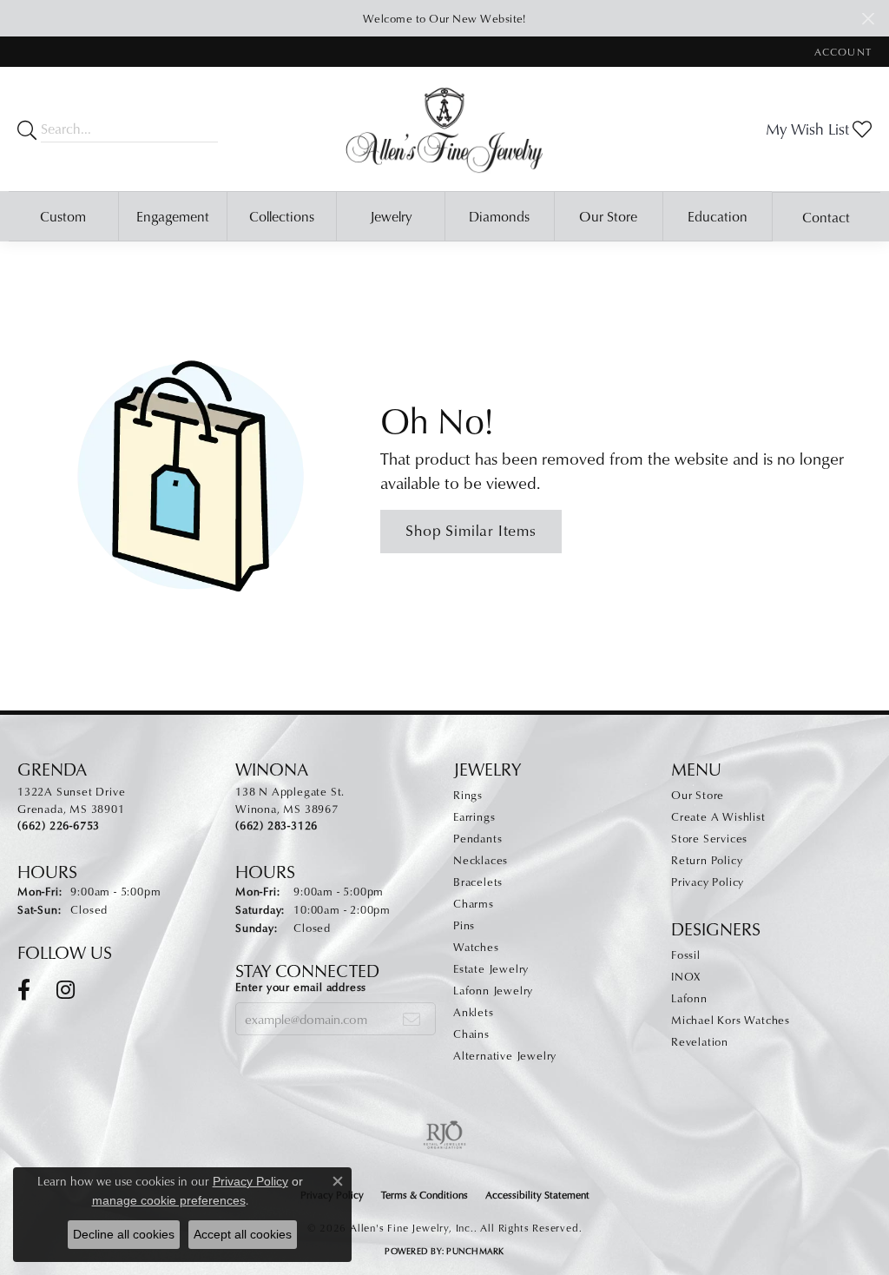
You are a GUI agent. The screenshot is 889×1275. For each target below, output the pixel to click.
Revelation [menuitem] (699, 1041)
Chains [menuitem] (471, 1033)
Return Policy (706, 860)
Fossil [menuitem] (686, 954)
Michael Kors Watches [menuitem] (730, 1019)
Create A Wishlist (718, 816)
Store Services (709, 838)
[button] (841, 51)
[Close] (868, 19)
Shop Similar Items (470, 530)
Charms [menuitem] (473, 903)
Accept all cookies (243, 1234)
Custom (63, 216)
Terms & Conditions (424, 1194)
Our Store (608, 216)
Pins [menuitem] (464, 925)
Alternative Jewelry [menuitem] (504, 1055)
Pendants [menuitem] (477, 838)
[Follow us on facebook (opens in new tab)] (24, 990)
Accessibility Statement (537, 1194)
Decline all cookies (124, 1234)
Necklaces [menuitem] (480, 860)
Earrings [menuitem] (474, 816)
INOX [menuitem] (686, 976)
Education (717, 216)
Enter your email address (300, 986)
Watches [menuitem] (476, 947)
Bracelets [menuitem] (478, 881)
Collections (281, 216)
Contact (826, 217)
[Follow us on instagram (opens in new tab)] (65, 990)
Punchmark (475, 1251)
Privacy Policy (707, 881)
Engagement (172, 216)
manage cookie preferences (169, 1200)
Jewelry (391, 216)
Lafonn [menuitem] (689, 998)
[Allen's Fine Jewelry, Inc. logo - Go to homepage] (444, 129)
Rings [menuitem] (468, 795)
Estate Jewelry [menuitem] (491, 968)
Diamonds (499, 216)
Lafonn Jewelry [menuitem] (493, 990)
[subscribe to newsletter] (412, 1018)
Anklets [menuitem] (473, 1012)
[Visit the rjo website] (444, 1135)
